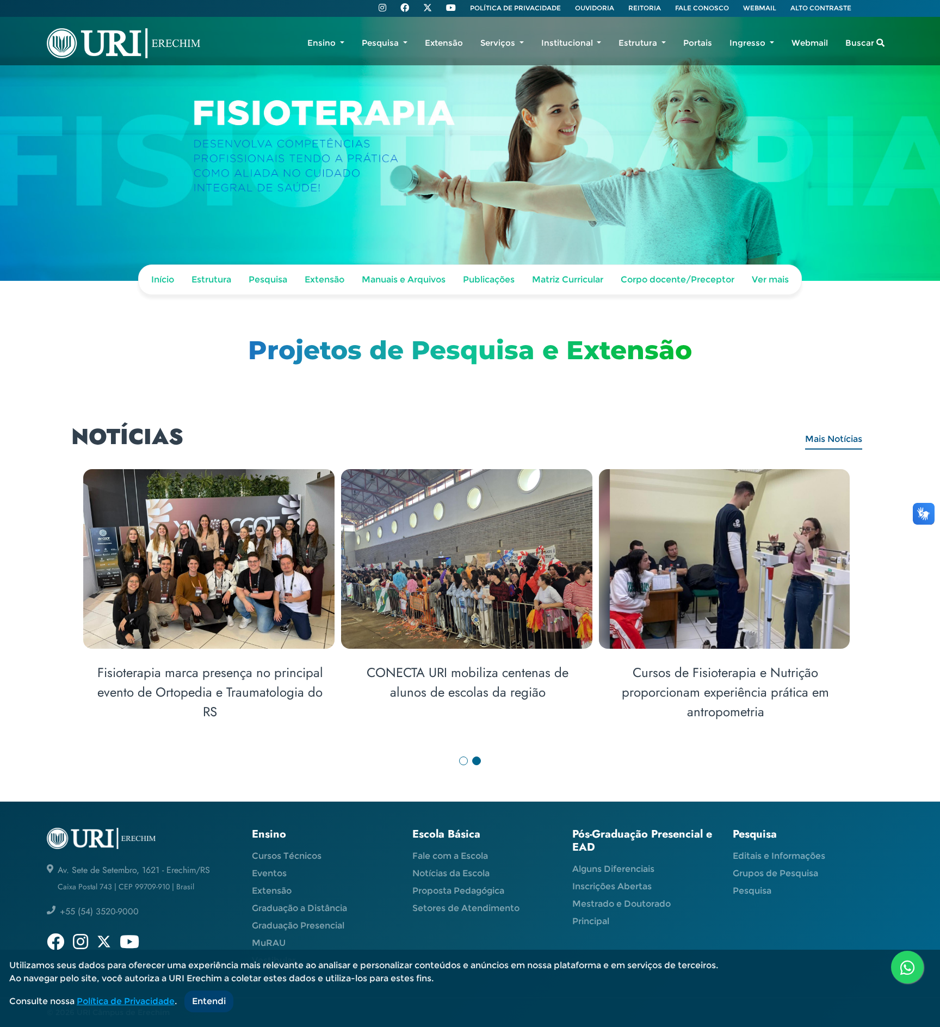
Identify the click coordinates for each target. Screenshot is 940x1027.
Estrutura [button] (639, 43)
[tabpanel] (469, 608)
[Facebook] (404, 8)
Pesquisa (268, 279)
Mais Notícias (833, 439)
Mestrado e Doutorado (621, 904)
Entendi (209, 1001)
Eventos (269, 873)
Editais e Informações (779, 856)
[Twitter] (427, 8)
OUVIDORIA (594, 8)
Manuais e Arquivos (404, 279)
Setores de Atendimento (466, 908)
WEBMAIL (759, 8)
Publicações (489, 279)
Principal (590, 921)
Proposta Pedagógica (458, 890)
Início (162, 279)
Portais (697, 43)
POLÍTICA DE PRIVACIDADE (515, 8)
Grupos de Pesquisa (775, 873)
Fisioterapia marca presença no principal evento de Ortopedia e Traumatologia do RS (210, 692)
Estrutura (211, 279)
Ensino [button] (322, 43)
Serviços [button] (498, 43)
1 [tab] (463, 761)
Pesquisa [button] (381, 43)
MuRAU (269, 943)
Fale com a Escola (450, 856)
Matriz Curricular (567, 279)
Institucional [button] (568, 43)
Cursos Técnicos (286, 856)
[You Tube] (451, 8)
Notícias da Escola (451, 873)
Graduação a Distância (299, 908)
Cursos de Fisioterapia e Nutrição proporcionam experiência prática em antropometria (725, 692)
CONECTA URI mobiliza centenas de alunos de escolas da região (467, 682)
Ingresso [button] (748, 43)
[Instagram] (382, 8)
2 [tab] (476, 761)
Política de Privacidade (126, 1001)
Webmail (809, 43)
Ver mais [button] (770, 279)
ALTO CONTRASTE (820, 8)
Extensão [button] (444, 43)
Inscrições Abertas (612, 886)
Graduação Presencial (298, 925)
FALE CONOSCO (702, 8)
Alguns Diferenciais (613, 869)
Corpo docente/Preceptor (677, 279)
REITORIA (644, 8)
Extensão (324, 279)
